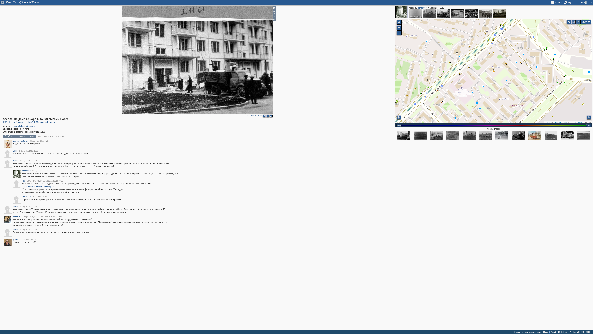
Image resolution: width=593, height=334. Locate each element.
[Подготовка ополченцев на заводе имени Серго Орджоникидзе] (485, 13)
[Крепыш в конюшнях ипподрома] (457, 13)
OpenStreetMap (576, 122)
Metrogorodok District (45, 122)
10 (5, 136)
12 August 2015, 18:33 (28, 230)
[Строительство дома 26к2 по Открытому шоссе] (429, 13)
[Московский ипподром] (471, 13)
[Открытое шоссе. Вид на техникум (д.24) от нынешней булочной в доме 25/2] (551, 135)
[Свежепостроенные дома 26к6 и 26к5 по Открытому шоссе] (443, 13)
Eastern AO (30, 122)
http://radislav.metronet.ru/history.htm (38, 186)
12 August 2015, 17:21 (40, 171)
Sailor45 (16, 217)
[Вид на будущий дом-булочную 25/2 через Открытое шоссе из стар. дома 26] (420, 135)
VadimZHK (26, 197)
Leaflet (547, 122)
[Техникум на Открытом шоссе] (567, 135)
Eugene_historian (20, 141)
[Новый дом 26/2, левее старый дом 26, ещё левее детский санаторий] (415, 13)
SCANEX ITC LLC (560, 122)
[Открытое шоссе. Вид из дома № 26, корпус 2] (436, 135)
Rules (545, 332)
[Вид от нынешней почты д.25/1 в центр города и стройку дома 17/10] (583, 135)
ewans (16, 161)
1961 (5, 122)
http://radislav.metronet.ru (23, 126)
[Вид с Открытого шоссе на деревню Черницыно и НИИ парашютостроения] (485, 135)
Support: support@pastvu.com (527, 332)
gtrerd (15, 240)
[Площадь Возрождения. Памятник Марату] (499, 13)
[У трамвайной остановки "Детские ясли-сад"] (501, 135)
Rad (23, 181)
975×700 (250, 116)
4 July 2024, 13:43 (40, 197)
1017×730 (258, 116)
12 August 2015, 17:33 (30, 217)
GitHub (563, 332)
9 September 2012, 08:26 (39, 141)
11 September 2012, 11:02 (28, 151)
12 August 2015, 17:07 (28, 161)
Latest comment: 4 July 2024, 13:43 (50, 136)
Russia (11, 122)
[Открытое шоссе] (518, 135)
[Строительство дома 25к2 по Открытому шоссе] (452, 135)
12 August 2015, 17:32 (28, 207)
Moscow (19, 122)
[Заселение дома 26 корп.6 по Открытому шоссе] (494, 71)
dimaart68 (422, 8)
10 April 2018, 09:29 (34, 181)
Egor (15, 151)
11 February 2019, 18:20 (28, 240)
